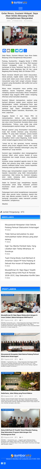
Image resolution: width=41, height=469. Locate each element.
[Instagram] (2, 463)
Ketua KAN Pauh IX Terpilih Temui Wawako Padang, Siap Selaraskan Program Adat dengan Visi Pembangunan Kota (19, 432)
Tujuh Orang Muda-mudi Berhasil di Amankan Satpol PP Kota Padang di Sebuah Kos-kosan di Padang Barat (20, 260)
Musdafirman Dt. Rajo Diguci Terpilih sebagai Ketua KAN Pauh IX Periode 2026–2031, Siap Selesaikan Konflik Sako (22, 272)
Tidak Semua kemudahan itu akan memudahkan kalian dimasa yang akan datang (21, 236)
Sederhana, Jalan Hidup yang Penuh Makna (16, 393)
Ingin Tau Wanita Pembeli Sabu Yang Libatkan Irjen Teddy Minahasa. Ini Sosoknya (20, 248)
